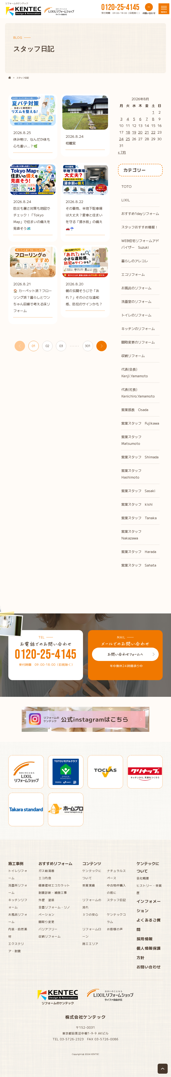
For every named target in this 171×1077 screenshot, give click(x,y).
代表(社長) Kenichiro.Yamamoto (138, 393)
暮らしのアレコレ (134, 260)
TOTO (126, 186)
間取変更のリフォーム (138, 342)
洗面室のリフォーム (136, 301)
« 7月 (122, 152)
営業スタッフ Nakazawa (133, 534)
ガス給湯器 (46, 871)
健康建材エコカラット (54, 885)
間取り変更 (46, 922)
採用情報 (145, 938)
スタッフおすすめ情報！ (139, 226)
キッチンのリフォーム (138, 328)
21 (147, 132)
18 (128, 132)
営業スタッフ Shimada (139, 456)
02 (47, 346)
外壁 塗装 (46, 900)
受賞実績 (88, 885)
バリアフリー (48, 929)
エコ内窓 (45, 878)
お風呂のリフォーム (136, 287)
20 (140, 132)
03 (61, 346)
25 (128, 138)
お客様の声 (115, 929)
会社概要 (143, 878)
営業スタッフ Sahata (138, 565)
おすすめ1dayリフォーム (140, 213)
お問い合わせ (149, 966)
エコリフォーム (133, 274)
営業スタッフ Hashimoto (133, 474)
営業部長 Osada (134, 409)
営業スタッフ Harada (138, 551)
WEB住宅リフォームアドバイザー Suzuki (140, 244)
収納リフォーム (133, 355)
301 (88, 346)
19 (134, 132)
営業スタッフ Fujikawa (140, 423)
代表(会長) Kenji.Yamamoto (134, 372)
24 (121, 138)
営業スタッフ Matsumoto (133, 440)
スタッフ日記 (116, 900)
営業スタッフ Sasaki (138, 490)
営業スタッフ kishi (137, 504)
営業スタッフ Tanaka (139, 517)
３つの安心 (90, 914)
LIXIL (125, 199)
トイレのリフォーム (136, 314)
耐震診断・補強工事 (53, 892)
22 (153, 132)
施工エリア (90, 944)
